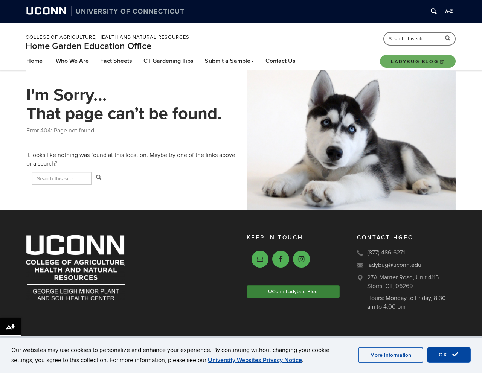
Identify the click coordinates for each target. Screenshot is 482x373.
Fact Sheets (116, 61)
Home (34, 61)
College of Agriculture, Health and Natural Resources (107, 37)
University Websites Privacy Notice (255, 360)
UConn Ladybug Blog (293, 291)
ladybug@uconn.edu (394, 265)
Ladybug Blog (414, 62)
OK (444, 355)
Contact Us (280, 61)
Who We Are (72, 61)
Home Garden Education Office (88, 46)
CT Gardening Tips (168, 61)
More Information (390, 355)
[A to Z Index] (449, 11)
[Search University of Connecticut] (434, 11)
